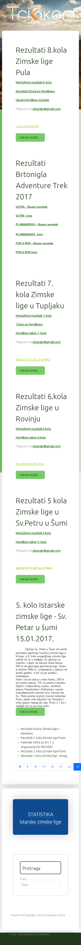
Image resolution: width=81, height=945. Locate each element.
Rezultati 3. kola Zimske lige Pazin (43, 737)
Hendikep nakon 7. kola (31, 333)
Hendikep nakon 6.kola (31, 437)
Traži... (24, 879)
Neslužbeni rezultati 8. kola (34, 82)
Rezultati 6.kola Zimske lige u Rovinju (41, 407)
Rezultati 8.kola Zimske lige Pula (41, 61)
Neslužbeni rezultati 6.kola (33, 429)
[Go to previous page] (27, 767)
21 (61, 766)
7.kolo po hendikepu (29, 324)
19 (43, 766)
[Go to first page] (20, 767)
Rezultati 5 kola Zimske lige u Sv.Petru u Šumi (42, 511)
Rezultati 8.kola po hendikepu (35, 91)
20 (52, 766)
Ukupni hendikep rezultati (32, 100)
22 (69, 766)
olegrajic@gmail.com (46, 109)
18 (35, 766)
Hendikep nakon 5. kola (31, 542)
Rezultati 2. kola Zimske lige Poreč (43, 751)
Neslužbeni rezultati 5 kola (33, 533)
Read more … (31, 137)
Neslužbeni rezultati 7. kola (34, 315)
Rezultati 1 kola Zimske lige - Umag (44, 755)
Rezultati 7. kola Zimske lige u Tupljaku (40, 294)
